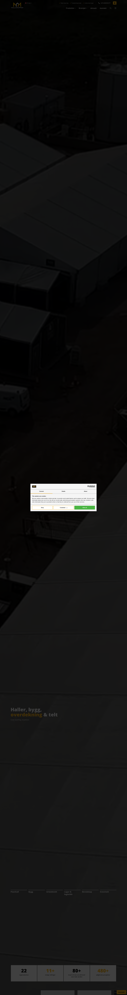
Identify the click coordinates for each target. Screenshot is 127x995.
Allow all (84, 507)
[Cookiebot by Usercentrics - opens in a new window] (88, 486)
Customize (62, 507)
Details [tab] (63, 491)
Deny (42, 507)
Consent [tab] (41, 491)
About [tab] (85, 491)
